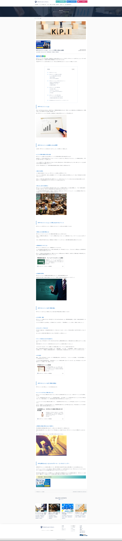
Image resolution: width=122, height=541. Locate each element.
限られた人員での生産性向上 (54, 78)
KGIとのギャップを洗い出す (54, 90)
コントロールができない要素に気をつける (56, 96)
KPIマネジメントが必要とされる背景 (55, 74)
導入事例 (53, 4)
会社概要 (36, 4)
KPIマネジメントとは (53, 72)
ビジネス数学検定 (73, 529)
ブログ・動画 (49, 4)
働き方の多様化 (52, 77)
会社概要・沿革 (63, 529)
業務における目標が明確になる (55, 82)
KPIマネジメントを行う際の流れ (55, 87)
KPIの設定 (51, 92)
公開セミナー (62, 4)
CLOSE (73, 69)
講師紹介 (57, 4)
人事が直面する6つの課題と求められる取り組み (79, 491)
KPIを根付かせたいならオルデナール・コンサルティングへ (59, 100)
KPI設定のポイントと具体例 (40, 491)
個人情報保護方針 (68, 4)
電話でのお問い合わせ (82, 532)
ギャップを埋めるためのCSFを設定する (56, 91)
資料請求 (81, 529)
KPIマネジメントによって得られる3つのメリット (57, 80)
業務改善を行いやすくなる (54, 83)
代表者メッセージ (64, 528)
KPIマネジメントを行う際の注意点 (55, 95)
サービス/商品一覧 (42, 4)
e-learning (72, 528)
